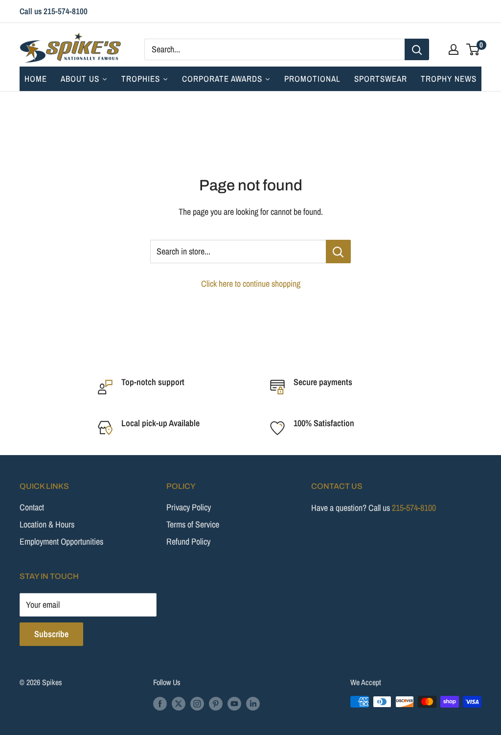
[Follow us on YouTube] (234, 703)
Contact (32, 507)
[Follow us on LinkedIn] (253, 703)
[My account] (453, 49)
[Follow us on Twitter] (178, 703)
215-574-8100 (414, 508)
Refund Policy (188, 541)
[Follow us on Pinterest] (216, 703)
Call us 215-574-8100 (54, 11)
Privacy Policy (188, 507)
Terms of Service (192, 524)
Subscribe (51, 634)
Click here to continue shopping (250, 283)
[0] (473, 49)
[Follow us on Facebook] (160, 703)
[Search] (417, 49)
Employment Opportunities (61, 541)
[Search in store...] (338, 251)
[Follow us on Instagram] (197, 703)
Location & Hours (47, 524)
